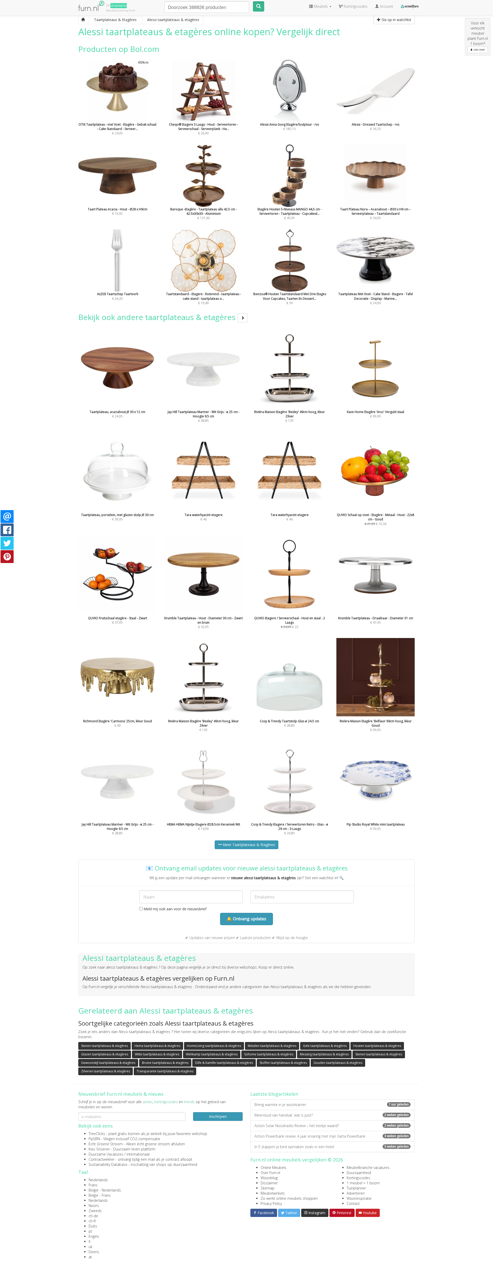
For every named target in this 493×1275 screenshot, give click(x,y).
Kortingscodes (358, 1177)
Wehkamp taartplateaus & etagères (212, 1054)
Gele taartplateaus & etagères (325, 1046)
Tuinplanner (356, 1188)
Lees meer (479, 49)
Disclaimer (269, 1182)
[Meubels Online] (83, 20)
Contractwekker (102, 1159)
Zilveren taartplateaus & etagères (105, 1071)
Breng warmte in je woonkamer (331, 1104)
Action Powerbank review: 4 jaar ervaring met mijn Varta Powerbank (331, 1136)
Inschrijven (218, 1116)
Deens (94, 1251)
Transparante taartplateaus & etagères (165, 1071)
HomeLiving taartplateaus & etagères (214, 1046)
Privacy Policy (271, 1203)
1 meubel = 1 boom (363, 1182)
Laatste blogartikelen (274, 1094)
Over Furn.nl (270, 1172)
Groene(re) (119, 5)
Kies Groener (99, 1149)
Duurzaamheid (359, 1172)
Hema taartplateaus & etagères (157, 1046)
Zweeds (95, 1210)
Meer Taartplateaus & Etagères (248, 844)
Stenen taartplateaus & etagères (104, 1046)
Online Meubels (273, 1167)
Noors (94, 1205)
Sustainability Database (108, 1164)
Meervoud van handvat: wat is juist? (331, 1115)
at (90, 1256)
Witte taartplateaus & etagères (157, 1054)
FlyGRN (94, 1138)
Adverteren (356, 1193)
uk (90, 1246)
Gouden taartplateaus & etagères (338, 1063)
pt (90, 1231)
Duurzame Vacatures (106, 1154)
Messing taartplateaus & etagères (324, 1054)
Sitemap (267, 1188)
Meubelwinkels (273, 1193)
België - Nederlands (105, 1190)
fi (89, 1241)
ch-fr (92, 1220)
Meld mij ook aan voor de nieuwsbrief (174, 908)
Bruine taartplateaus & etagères (165, 1063)
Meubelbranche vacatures (368, 1167)
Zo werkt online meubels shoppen (289, 1198)
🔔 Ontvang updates (246, 919)
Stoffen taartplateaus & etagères (283, 1063)
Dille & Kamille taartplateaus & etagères (224, 1063)
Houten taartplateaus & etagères (377, 1046)
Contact (353, 1203)
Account (386, 6)
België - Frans (100, 1195)
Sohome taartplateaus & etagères (268, 1054)
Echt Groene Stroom (106, 1143)
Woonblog (269, 1177)
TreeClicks (97, 1133)
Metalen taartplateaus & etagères (272, 1046)
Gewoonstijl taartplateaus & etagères (108, 1063)
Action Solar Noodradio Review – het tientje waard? (331, 1125)
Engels (94, 1236)
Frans (93, 1185)
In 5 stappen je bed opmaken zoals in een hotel (331, 1146)
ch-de (93, 1215)
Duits (93, 1226)
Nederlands (98, 1179)
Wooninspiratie (359, 1198)
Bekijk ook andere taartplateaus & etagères (158, 317)
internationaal (138, 1154)
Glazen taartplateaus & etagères (104, 1054)
